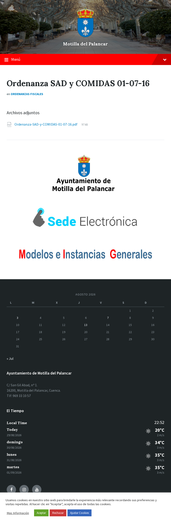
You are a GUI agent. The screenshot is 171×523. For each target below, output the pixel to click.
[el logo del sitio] (85, 36)
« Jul (10, 358)
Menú (15, 59)
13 (85, 325)
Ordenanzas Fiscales (27, 94)
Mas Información (18, 513)
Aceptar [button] (41, 513)
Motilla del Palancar (85, 44)
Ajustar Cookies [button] (79, 513)
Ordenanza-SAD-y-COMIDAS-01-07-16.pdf (46, 124)
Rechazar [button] (58, 513)
